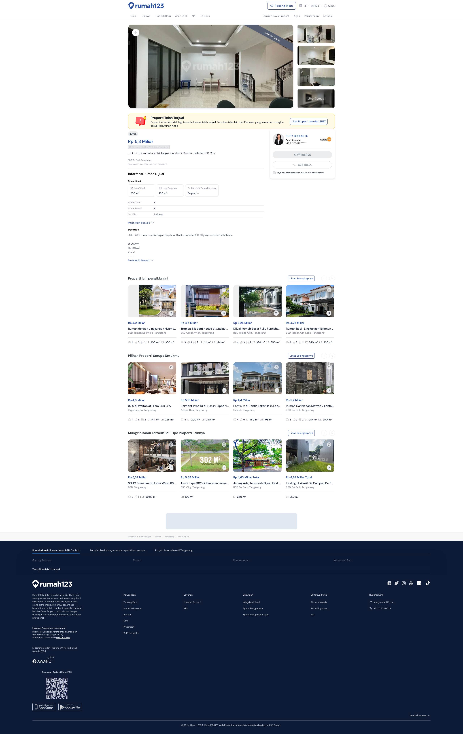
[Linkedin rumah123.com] (419, 583)
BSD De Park (183, 536)
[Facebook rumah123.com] (389, 583)
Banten (158, 536)
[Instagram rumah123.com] (404, 583)
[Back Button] (135, 32)
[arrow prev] (324, 278)
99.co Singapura (319, 608)
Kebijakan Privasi (251, 602)
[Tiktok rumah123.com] (428, 583)
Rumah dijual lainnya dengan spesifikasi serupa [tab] (117, 550)
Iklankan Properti (192, 602)
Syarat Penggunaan (253, 608)
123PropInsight (131, 633)
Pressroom (129, 626)
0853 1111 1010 (63, 637)
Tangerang (169, 536)
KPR (186, 608)
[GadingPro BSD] (325, 139)
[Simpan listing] (171, 290)
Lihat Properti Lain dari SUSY (309, 121)
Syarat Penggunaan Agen (256, 614)
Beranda (132, 536)
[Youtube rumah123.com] (411, 583)
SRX (313, 614)
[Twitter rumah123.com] (396, 583)
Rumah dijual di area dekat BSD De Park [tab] (56, 550)
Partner (127, 614)
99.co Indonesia (319, 602)
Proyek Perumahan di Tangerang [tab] (174, 550)
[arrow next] (332, 278)
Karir (126, 620)
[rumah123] (52, 584)
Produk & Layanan (133, 608)
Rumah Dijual (145, 536)
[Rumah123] (146, 5)
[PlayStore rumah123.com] (69, 707)
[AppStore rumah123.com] (43, 707)
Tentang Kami (130, 602)
